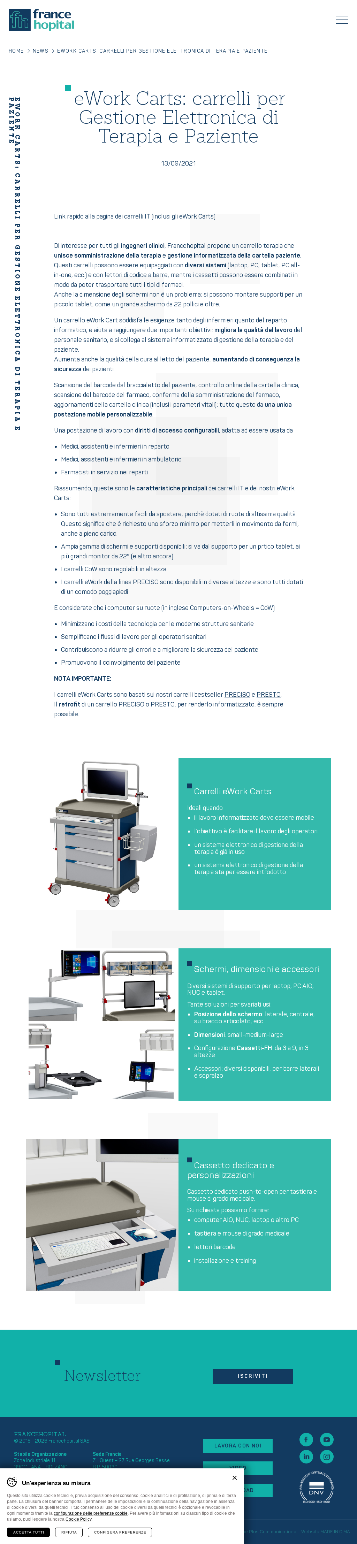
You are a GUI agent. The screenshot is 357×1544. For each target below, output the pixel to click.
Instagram (327, 1456)
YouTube (327, 1439)
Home (16, 51)
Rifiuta (69, 1532)
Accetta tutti (28, 1532)
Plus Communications (272, 1532)
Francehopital (41, 20)
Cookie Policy (78, 1519)
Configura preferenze (120, 1532)
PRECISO (237, 695)
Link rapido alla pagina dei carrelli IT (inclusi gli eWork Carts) (134, 217)
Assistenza (316, 1487)
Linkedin (306, 1456)
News (41, 51)
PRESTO (269, 695)
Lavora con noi (237, 1446)
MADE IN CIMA (335, 1532)
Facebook (306, 1439)
